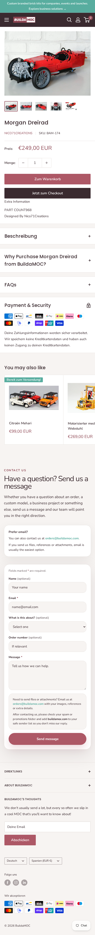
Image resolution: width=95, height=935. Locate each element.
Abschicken (20, 840)
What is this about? (29, 618)
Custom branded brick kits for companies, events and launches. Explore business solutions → (47, 6)
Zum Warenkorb (47, 179)
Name (19, 579)
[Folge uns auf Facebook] (7, 882)
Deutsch (12, 861)
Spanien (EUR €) (42, 861)
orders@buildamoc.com (62, 538)
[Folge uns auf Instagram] (16, 882)
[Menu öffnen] (6, 20)
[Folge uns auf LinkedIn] (24, 882)
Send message (48, 739)
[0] (87, 19)
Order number (25, 638)
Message (15, 657)
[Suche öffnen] (69, 19)
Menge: (10, 163)
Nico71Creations (18, 133)
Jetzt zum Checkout (47, 193)
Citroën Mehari (20, 423)
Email (13, 598)
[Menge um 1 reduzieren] (23, 162)
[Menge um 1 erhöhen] (46, 162)
